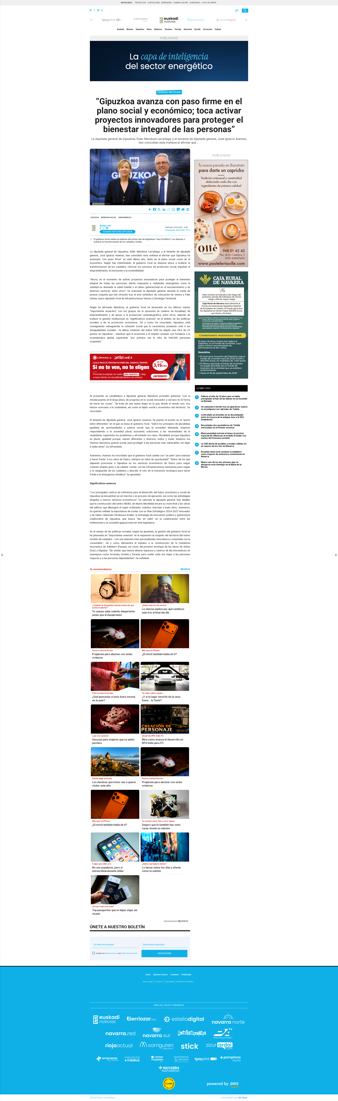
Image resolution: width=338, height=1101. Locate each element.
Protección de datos (185, 982)
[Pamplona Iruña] (230, 1059)
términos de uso (111, 953)
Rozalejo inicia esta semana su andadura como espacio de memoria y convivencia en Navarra (220, 454)
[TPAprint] (206, 1059)
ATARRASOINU (166, 3)
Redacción (105, 226)
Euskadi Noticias (169, 92)
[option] (169, 20)
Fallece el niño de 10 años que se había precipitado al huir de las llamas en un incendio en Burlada (221, 398)
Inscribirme (164, 953)
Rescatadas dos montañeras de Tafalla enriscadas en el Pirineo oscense (218, 426)
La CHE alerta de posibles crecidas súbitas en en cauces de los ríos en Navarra (221, 445)
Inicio (148, 975)
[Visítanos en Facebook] (90, 10)
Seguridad (169, 982)
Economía (207, 29)
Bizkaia (130, 29)
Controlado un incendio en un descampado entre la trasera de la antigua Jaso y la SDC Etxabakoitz (220, 417)
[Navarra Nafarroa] (169, 1069)
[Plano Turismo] (181, 1059)
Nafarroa (158, 29)
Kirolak (197, 29)
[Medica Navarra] (132, 1059)
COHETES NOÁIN (153, 3)
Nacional (188, 29)
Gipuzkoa (140, 29)
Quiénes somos (160, 975)
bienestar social (108, 217)
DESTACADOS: (126, 3)
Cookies (158, 982)
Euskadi (120, 29)
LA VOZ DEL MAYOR (209, 3)
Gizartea (168, 29)
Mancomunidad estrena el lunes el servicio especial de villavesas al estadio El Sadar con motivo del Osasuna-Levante (221, 435)
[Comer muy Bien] (156, 1059)
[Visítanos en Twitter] (94, 10)
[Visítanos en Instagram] (98, 10)
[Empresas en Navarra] (107, 1059)
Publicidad (186, 975)
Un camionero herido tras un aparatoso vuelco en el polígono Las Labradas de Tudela (222, 408)
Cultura (218, 29)
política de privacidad (129, 953)
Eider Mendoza (124, 217)
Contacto (174, 975)
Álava (149, 29)
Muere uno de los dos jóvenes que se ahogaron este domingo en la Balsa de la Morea (219, 464)
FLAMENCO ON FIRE (180, 3)
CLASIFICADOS (194, 3)
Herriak (178, 29)
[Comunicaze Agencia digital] (169, 994)
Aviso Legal (148, 982)
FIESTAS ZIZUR (140, 3)
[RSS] (102, 10)
